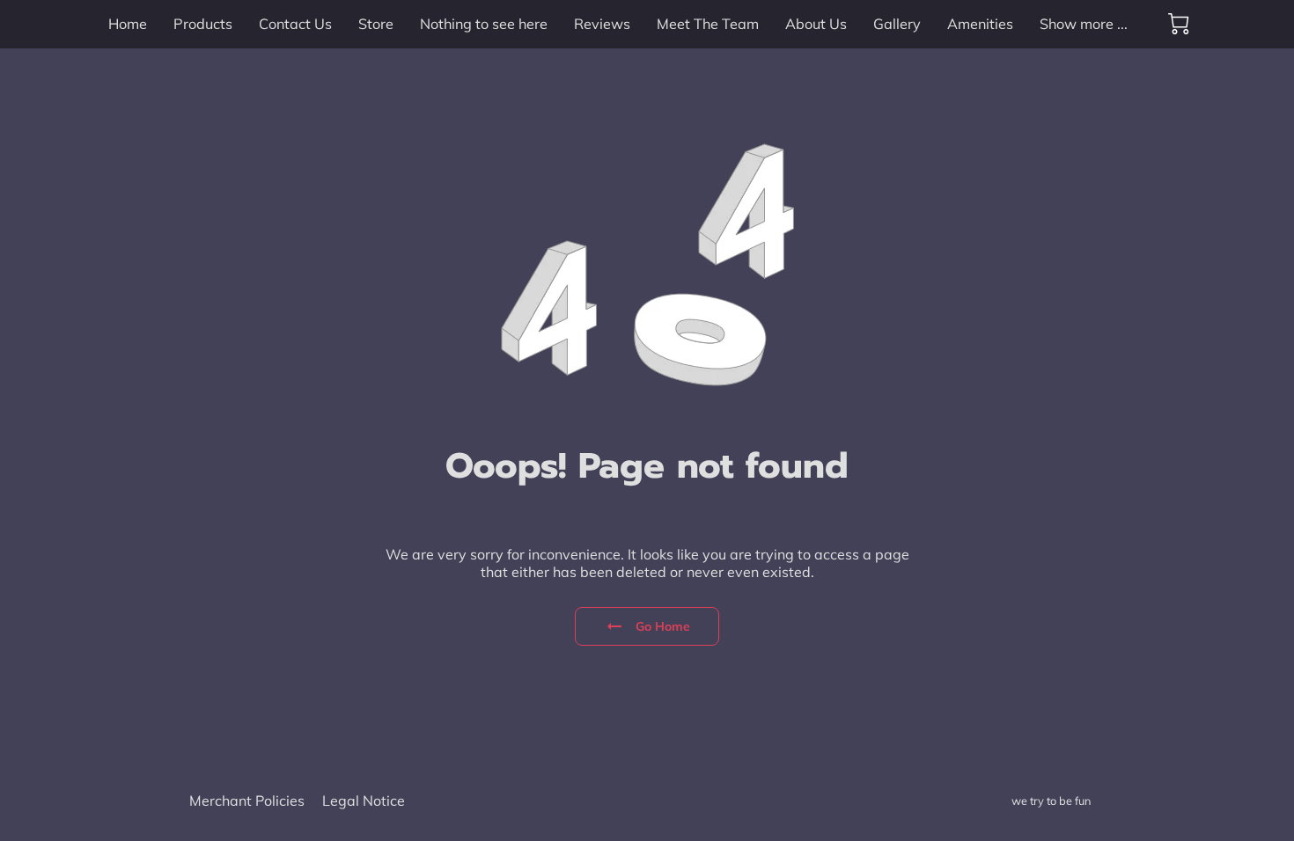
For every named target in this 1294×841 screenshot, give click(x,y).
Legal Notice (363, 800)
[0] (1178, 23)
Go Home (663, 626)
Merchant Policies (247, 800)
